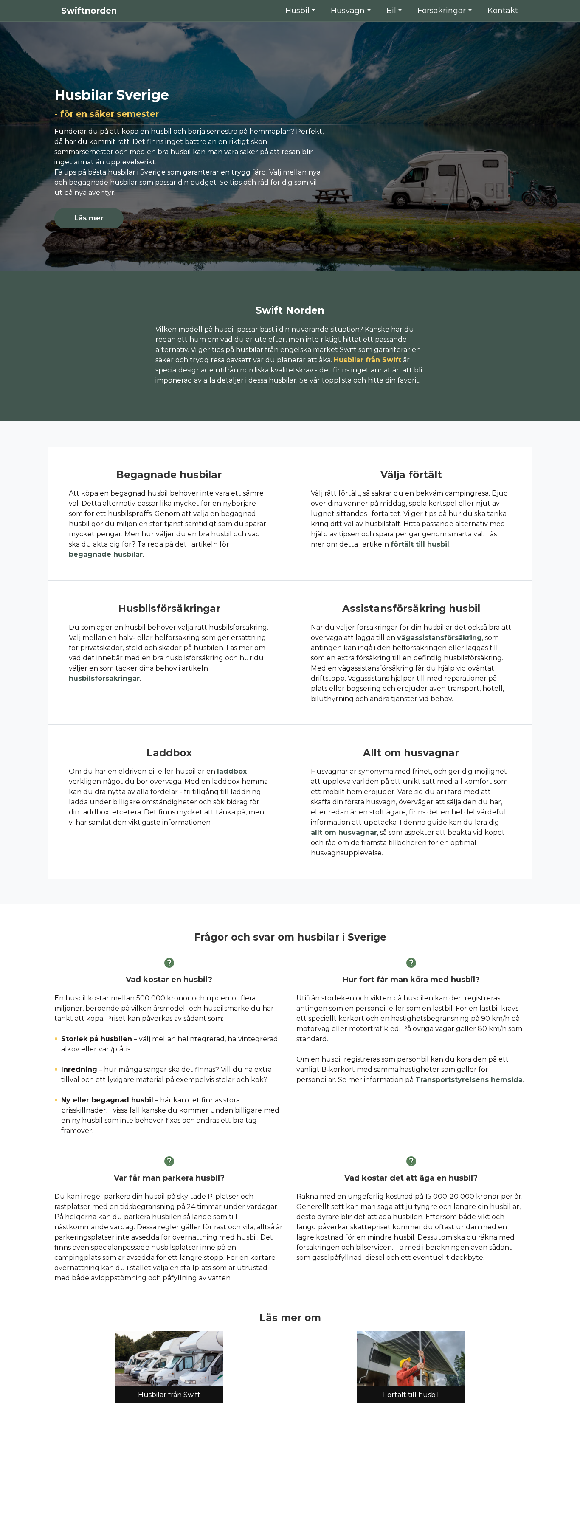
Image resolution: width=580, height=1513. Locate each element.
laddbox (232, 771)
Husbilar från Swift (367, 360)
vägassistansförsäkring (439, 638)
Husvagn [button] (348, 10)
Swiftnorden (88, 11)
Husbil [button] (297, 10)
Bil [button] (391, 10)
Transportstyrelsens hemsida (469, 1080)
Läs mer (89, 218)
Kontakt (502, 10)
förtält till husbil (420, 544)
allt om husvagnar (344, 832)
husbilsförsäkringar (104, 678)
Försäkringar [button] (441, 10)
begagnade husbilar (106, 554)
